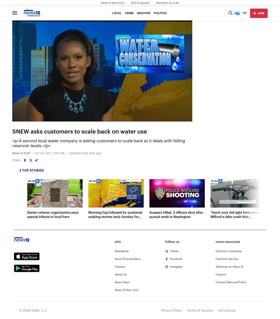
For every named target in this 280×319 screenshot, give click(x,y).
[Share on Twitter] (30, 160)
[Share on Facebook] (25, 160)
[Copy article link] (36, 160)
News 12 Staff (21, 153)
